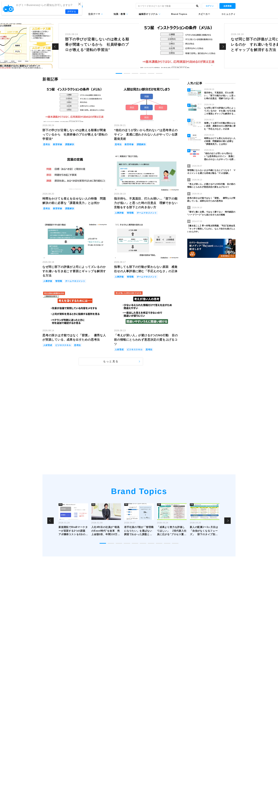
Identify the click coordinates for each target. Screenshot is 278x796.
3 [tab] (135, 73)
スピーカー (204, 14)
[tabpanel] (139, 45)
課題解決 (69, 144)
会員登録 (227, 6)
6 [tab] (159, 73)
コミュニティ (228, 14)
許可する (72, 11)
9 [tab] (167, 543)
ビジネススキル (63, 345)
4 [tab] (143, 73)
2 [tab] (127, 73)
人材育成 (47, 345)
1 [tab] (119, 73)
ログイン (210, 6)
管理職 (130, 213)
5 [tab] (151, 73)
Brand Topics (179, 14)
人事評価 (119, 213)
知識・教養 (119, 14)
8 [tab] (159, 543)
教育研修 (57, 144)
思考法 (46, 144)
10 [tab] (175, 543)
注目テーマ (94, 14)
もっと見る (111, 361)
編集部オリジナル (148, 14)
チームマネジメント (147, 213)
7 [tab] (151, 543)
